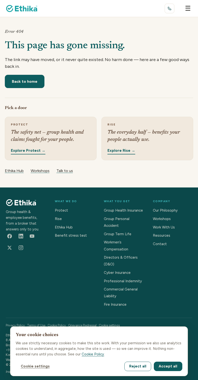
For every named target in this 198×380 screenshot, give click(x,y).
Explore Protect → (28, 150)
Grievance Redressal (82, 325)
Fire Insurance (115, 304)
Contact (160, 244)
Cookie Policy (57, 325)
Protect (61, 210)
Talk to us (65, 170)
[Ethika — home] (22, 8)
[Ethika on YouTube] (32, 236)
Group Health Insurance (123, 210)
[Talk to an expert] (169, 8)
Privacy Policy (15, 325)
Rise (58, 219)
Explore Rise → (121, 150)
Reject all (137, 366)
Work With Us (164, 227)
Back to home (24, 81)
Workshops (40, 170)
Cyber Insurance (117, 272)
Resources (161, 235)
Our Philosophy (165, 210)
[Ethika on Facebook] (10, 236)
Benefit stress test (71, 235)
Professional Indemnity (123, 281)
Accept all (168, 366)
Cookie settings (109, 325)
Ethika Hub (14, 170)
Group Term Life (117, 234)
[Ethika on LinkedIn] (21, 236)
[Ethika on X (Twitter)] (10, 248)
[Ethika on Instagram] (21, 248)
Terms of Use (36, 325)
